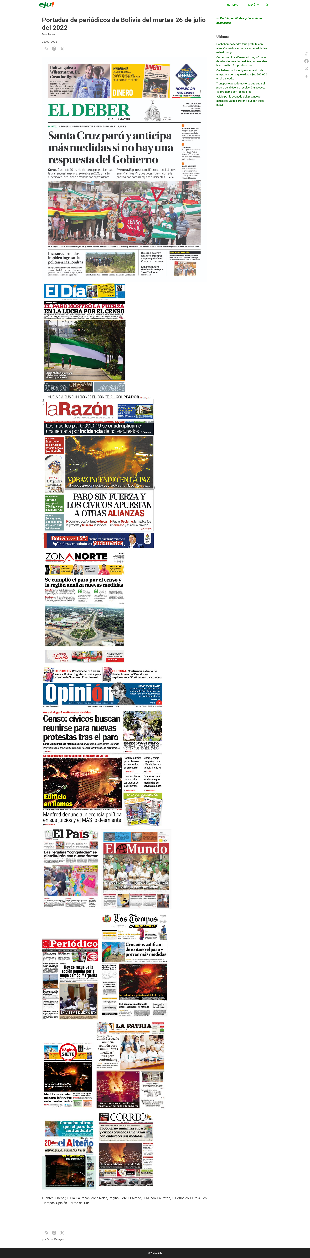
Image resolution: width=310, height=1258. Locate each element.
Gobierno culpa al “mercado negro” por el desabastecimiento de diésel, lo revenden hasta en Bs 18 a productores (241, 61)
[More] (306, 76)
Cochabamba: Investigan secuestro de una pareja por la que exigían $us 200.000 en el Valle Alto (241, 74)
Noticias (232, 4)
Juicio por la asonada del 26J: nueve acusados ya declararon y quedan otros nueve (240, 100)
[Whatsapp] (46, 49)
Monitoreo (48, 34)
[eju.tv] (47, 5)
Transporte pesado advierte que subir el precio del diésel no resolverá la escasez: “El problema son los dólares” (241, 87)
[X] (62, 49)
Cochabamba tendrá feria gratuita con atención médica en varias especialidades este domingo (241, 48)
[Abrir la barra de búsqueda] (266, 5)
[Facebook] (54, 49)
